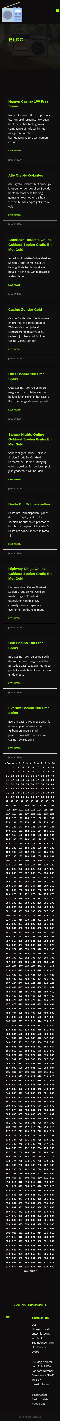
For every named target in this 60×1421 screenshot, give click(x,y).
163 (46, 835)
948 (52, 1249)
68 (42, 788)
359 (20, 941)
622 (14, 1080)
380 (52, 949)
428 (52, 975)
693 (8, 1118)
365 (8, 945)
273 (33, 894)
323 (46, 920)
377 (33, 949)
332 (52, 924)
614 (14, 1076)
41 (7, 780)
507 (46, 1017)
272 (27, 894)
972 (52, 1262)
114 (39, 810)
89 (47, 797)
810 (40, 1178)
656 (27, 1097)
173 (8, 843)
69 (47, 788)
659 (46, 1097)
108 (52, 805)
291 (46, 903)
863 (20, 1207)
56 (32, 784)
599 (20, 1068)
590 (14, 1063)
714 (40, 1127)
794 (40, 1169)
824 (27, 1186)
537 (33, 1034)
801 (33, 1173)
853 (8, 1203)
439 (20, 983)
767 (20, 1156)
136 (27, 822)
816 (27, 1182)
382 (14, 953)
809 (33, 1178)
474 (40, 1000)
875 (46, 1212)
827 (46, 1186)
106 (40, 805)
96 (31, 801)
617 (33, 1076)
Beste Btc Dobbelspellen (29, 504)
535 (20, 1034)
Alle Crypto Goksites (25, 175)
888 (27, 1220)
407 (21, 966)
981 (26, 1271)
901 (8, 1228)
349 (8, 936)
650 (40, 1093)
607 (21, 1072)
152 (27, 831)
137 (33, 822)
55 (27, 784)
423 (20, 975)
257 (33, 886)
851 (46, 1199)
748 (52, 1144)
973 (8, 1266)
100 (52, 801)
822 (14, 1186)
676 (52, 1106)
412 (52, 966)
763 (46, 1152)
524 (52, 1025)
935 (20, 1245)
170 (40, 839)
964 (52, 1258)
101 (8, 805)
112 (27, 810)
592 (27, 1063)
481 (33, 1004)
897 (33, 1224)
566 (14, 1051)
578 (40, 1055)
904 (27, 1228)
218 (40, 864)
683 (46, 1110)
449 (33, 987)
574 (14, 1055)
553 (33, 1042)
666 (40, 1101)
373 (8, 949)
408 (27, 966)
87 (37, 797)
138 (40, 822)
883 (46, 1216)
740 (52, 1140)
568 (27, 1051)
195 (46, 852)
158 (14, 835)
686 (14, 1114)
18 (42, 767)
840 (27, 1195)
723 (46, 1131)
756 (52, 1148)
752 (27, 1148)
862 (14, 1207)
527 (20, 1029)
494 (14, 1013)
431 (20, 979)
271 (20, 894)
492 (52, 1008)
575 (20, 1055)
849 (33, 1199)
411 (46, 966)
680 (27, 1110)
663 (20, 1101)
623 (20, 1080)
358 (14, 941)
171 (46, 839)
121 (33, 814)
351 (20, 936)
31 (7, 776)
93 (17, 801)
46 (32, 780)
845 (8, 1199)
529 (33, 1029)
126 (14, 818)
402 (40, 962)
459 (46, 992)
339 (46, 928)
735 (20, 1140)
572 (52, 1051)
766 (14, 1156)
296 (27, 907)
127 (20, 818)
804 (52, 1173)
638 (14, 1089)
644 (52, 1089)
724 (52, 1131)
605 (8, 1072)
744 (27, 1144)
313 (33, 915)
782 (14, 1165)
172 (52, 839)
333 (8, 928)
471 (20, 1000)
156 (52, 831)
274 (40, 894)
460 (52, 992)
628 (52, 1080)
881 (33, 1216)
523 (46, 1025)
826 (40, 1186)
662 (14, 1101)
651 (46, 1093)
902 (14, 1228)
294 (14, 907)
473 (33, 1000)
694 (14, 1118)
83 (17, 797)
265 (33, 890)
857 (33, 1203)
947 (46, 1249)
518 (14, 1025)
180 (52, 843)
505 (33, 1017)
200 (27, 856)
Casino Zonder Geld (25, 309)
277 (8, 898)
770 (40, 1156)
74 (22, 793)
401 (33, 962)
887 (20, 1220)
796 (52, 1169)
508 (52, 1017)
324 (52, 920)
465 (33, 996)
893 (8, 1224)
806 (14, 1178)
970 (40, 1262)
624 (27, 1080)
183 (20, 848)
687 (20, 1114)
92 (11, 801)
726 (14, 1135)
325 (8, 924)
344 (27, 932)
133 (8, 822)
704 (27, 1123)
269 (8, 894)
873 (33, 1212)
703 (20, 1123)
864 (27, 1207)
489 (33, 1008)
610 (40, 1072)
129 (33, 818)
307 (46, 911)
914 (40, 1233)
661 (8, 1101)
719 (20, 1131)
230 (14, 873)
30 (52, 771)
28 (42, 771)
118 (14, 814)
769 (33, 1156)
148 (52, 826)
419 (46, 970)
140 (52, 822)
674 (40, 1106)
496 (27, 1013)
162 (40, 835)
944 (27, 1249)
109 (8, 810)
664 (27, 1101)
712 (27, 1127)
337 (33, 928)
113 (33, 810)
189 (8, 852)
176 (27, 843)
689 (33, 1114)
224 (27, 869)
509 (8, 1021)
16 (32, 767)
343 (20, 932)
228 (52, 869)
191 (20, 852)
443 (46, 983)
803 (46, 1173)
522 (40, 1025)
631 (20, 1084)
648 (27, 1093)
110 (15, 810)
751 (20, 1148)
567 (20, 1051)
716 (52, 1127)
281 (33, 898)
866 (40, 1207)
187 (46, 848)
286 (14, 903)
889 (33, 1220)
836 (52, 1190)
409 (33, 966)
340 (52, 928)
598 (14, 1068)
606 (14, 1072)
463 (20, 996)
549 (8, 1042)
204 (52, 856)
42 (12, 780)
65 (27, 788)
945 (33, 1249)
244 (52, 877)
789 (8, 1169)
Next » (33, 1271)
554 (40, 1042)
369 (33, 945)
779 (46, 1161)
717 (8, 1131)
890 (40, 1220)
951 (20, 1254)
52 (12, 784)
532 (52, 1029)
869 (8, 1212)
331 (46, 924)
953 (33, 1254)
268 (52, 890)
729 (33, 1135)
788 (52, 1165)
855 (20, 1203)
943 (20, 1249)
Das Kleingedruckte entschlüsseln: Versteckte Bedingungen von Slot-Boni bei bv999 (43, 1338)
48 (42, 780)
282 (40, 898)
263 (20, 890)
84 (22, 797)
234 (40, 873)
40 (52, 776)
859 (46, 1203)
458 (40, 992)
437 (8, 983)
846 (14, 1199)
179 (46, 843)
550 (14, 1042)
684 (52, 1110)
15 (27, 767)
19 (47, 767)
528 (27, 1029)
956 (52, 1254)
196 (52, 852)
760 (27, 1152)
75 (27, 793)
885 (8, 1220)
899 (46, 1224)
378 (40, 949)
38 (42, 776)
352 (27, 936)
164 (52, 835)
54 (22, 784)
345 (33, 932)
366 (14, 945)
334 (14, 928)
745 (33, 1144)
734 (14, 1140)
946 (40, 1249)
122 (39, 814)
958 (14, 1258)
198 (14, 856)
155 (46, 831)
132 (52, 818)
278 (14, 898)
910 (14, 1233)
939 (46, 1245)
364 (52, 941)
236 (52, 873)
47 (37, 780)
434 (40, 979)
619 (46, 1076)
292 (52, 903)
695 (20, 1118)
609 (33, 1072)
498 (40, 1013)
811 (46, 1178)
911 (20, 1233)
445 (8, 987)
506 (40, 1017)
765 (8, 1156)
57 (37, 784)
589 (8, 1063)
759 (20, 1152)
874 (40, 1212)
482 (40, 1004)
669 (8, 1106)
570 (40, 1051)
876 (52, 1212)
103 (20, 805)
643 (46, 1089)
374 (14, 949)
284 (52, 898)
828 (52, 1186)
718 (14, 1131)
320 (27, 920)
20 (52, 767)
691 (46, 1114)
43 (17, 780)
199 (20, 856)
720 (27, 1131)
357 (8, 941)
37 (37, 776)
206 (14, 860)
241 (33, 877)
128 (27, 818)
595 (46, 1063)
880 (27, 1216)
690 (40, 1114)
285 (8, 903)
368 (27, 945)
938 (40, 1245)
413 (8, 970)
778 (40, 1161)
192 (27, 852)
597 (8, 1068)
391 (20, 958)
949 (8, 1254)
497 (33, 1013)
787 (46, 1165)
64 (22, 788)
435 (46, 979)
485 (8, 1008)
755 (46, 1148)
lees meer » (15, 151)
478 (14, 1004)
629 (8, 1084)
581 (8, 1059)
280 (27, 898)
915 (46, 1233)
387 (46, 953)
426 (40, 975)
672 (27, 1106)
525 (8, 1029)
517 (8, 1025)
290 (40, 903)
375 (20, 949)
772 (52, 1156)
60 (52, 784)
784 (27, 1165)
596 (52, 1063)
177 (33, 843)
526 (14, 1029)
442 (40, 983)
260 (52, 886)
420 (52, 970)
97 (37, 801)
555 (46, 1042)
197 (8, 856)
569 (33, 1051)
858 (40, 1203)
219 (46, 864)
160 (27, 835)
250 (40, 881)
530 (40, 1029)
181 (8, 848)
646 (14, 1093)
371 (46, 945)
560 (27, 1046)
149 (8, 831)
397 (8, 962)
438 (14, 983)
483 (46, 1004)
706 (40, 1123)
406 (14, 966)
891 (46, 1220)
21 (7, 771)
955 (46, 1254)
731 (46, 1135)
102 (14, 805)
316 (52, 915)
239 (20, 877)
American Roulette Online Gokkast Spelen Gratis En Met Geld (30, 244)
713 (33, 1127)
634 (40, 1084)
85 (27, 797)
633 (33, 1084)
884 (52, 1216)
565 (8, 1051)
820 (52, 1182)
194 (40, 852)
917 (8, 1237)
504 (27, 1017)
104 (27, 805)
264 (27, 890)
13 (17, 767)
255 (20, 886)
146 (40, 826)
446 (14, 987)
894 (14, 1224)
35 (27, 776)
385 (33, 953)
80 (52, 793)
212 (52, 860)
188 (52, 848)
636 (52, 1084)
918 (14, 1237)
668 (52, 1101)
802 (40, 1173)
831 (20, 1190)
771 (46, 1156)
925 (8, 1241)
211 (46, 860)
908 (52, 1228)
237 (8, 877)
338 (40, 928)
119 (20, 814)
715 (46, 1127)
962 (40, 1258)
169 (33, 839)
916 (52, 1233)
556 (52, 1042)
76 (32, 793)
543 (20, 1038)
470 (14, 1000)
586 (40, 1059)
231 (20, 873)
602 (40, 1068)
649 (33, 1093)
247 (20, 881)
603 (46, 1068)
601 (33, 1068)
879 (20, 1216)
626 (40, 1080)
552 (27, 1042)
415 (20, 970)
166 (14, 839)
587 (46, 1059)
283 (46, 898)
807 (21, 1178)
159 (20, 835)
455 (20, 992)
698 (40, 1118)
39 (47, 776)
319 (20, 920)
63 (17, 788)
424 (27, 975)
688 (27, 1114)
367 (20, 945)
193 (33, 852)
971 (46, 1262)
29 (47, 771)
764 (52, 1152)
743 (20, 1144)
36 (32, 776)
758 (14, 1152)
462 (14, 996)
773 (8, 1161)
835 (46, 1190)
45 (27, 780)
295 (20, 907)
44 (22, 780)
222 (14, 869)
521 (33, 1025)
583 (20, 1059)
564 (52, 1046)
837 (8, 1195)
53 (17, 784)
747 (46, 1144)
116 (52, 810)
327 (20, 924)
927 (20, 1241)
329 (33, 924)
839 (20, 1195)
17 (37, 767)
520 (27, 1025)
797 (8, 1173)
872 (27, 1212)
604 (52, 1068)
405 (8, 966)
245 (8, 881)
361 (33, 941)
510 (14, 1021)
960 (27, 1258)
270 (14, 894)
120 (27, 814)
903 (20, 1228)
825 (33, 1186)
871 (20, 1212)
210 (40, 860)
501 (8, 1017)
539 (46, 1034)
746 (40, 1144)
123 (46, 814)
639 (20, 1089)
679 (20, 1110)
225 (33, 869)
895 (20, 1224)
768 (27, 1156)
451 (46, 987)
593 (33, 1063)
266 (40, 890)
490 (40, 1008)
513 (33, 1021)
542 (14, 1038)
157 (8, 835)
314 (40, 915)
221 (8, 869)
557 (8, 1046)
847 (20, 1199)
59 (47, 784)
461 (8, 996)
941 (8, 1249)
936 (27, 1245)
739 (46, 1140)
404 (52, 962)
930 (40, 1241)
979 (46, 1266)
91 (7, 801)
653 (8, 1097)
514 (40, 1021)
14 (22, 767)
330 (40, 924)
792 (27, 1169)
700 (52, 1118)
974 (14, 1266)
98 (41, 801)
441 (33, 983)
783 (20, 1165)
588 (52, 1059)
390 (14, 958)
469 (8, 1000)
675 (46, 1106)
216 (27, 864)
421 (8, 975)
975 (20, 1266)
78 (42, 793)
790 (14, 1169)
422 (14, 975)
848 (27, 1199)
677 (8, 1110)
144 (27, 826)
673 (33, 1106)
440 (27, 983)
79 (47, 793)
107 (46, 805)
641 (33, 1089)
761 (33, 1152)
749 (8, 1148)
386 (40, 953)
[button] (57, 10)
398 (14, 962)
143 (20, 826)
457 (33, 992)
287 (20, 903)
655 (20, 1097)
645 (8, 1093)
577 (33, 1055)
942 (14, 1249)
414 (14, 970)
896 (27, 1224)
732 (52, 1135)
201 (33, 856)
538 (40, 1034)
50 (52, 780)
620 (52, 1076)
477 (8, 1004)
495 (20, 1013)
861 (8, 1207)
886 (14, 1220)
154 (40, 831)
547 (46, 1038)
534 (14, 1034)
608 (27, 1072)
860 (52, 1203)
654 (14, 1097)
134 (14, 822)
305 (33, 911)
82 (12, 797)
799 (20, 1173)
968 (27, 1262)
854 (14, 1203)
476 (52, 1000)
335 (20, 928)
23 (17, 771)
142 (14, 826)
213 (8, 864)
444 (52, 983)
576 (27, 1055)
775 (20, 1161)
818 (40, 1182)
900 (52, 1224)
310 (14, 915)
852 (52, 1199)
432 (27, 979)
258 (40, 886)
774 (14, 1161)
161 (33, 835)
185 (33, 848)
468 (52, 996)
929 (33, 1241)
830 (14, 1190)
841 (33, 1195)
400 (27, 962)
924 (52, 1237)
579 (46, 1055)
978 (40, 1266)
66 (32, 788)
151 (20, 831)
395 (46, 958)
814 (14, 1182)
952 (27, 1254)
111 (21, 810)
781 (8, 1165)
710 (14, 1127)
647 (20, 1093)
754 (40, 1148)
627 (46, 1080)
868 (52, 1207)
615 (20, 1076)
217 (33, 864)
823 (20, 1186)
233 (33, 873)
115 (45, 810)
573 (8, 1055)
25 (27, 771)
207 (21, 860)
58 (42, 784)
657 (33, 1097)
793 (33, 1169)
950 (14, 1254)
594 (40, 1063)
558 (14, 1046)
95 (27, 801)
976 (27, 1266)
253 (8, 886)
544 (27, 1038)
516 (52, 1021)
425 (33, 975)
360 (27, 941)
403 (46, 962)
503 (20, 1017)
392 (27, 958)
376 (27, 949)
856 (27, 1203)
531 (46, 1029)
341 (8, 932)
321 (33, 920)
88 (42, 797)
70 (52, 788)
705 (33, 1123)
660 (52, 1097)
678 (14, 1110)
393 (33, 958)
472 (27, 1000)
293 (8, 907)
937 (33, 1245)
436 (52, 979)
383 (20, 953)
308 (52, 911)
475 (46, 1000)
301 (8, 911)
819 (46, 1182)
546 (40, 1038)
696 (27, 1118)
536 (27, 1034)
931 (46, 1241)
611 (46, 1072)
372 (52, 945)
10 (53, 763)
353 (33, 936)
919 (20, 1237)
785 (33, 1165)
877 (8, 1216)
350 (14, 936)
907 (46, 1228)
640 (27, 1089)
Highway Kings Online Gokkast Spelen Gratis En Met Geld (30, 573)
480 (27, 1004)
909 (8, 1233)
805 (8, 1178)
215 (20, 864)
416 (27, 970)
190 (14, 852)
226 (40, 869)
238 (14, 877)
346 (40, 932)
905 (33, 1228)
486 (14, 1008)
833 (33, 1190)
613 (8, 1076)
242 (40, 877)
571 (46, 1051)
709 (8, 1127)
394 (40, 958)
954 (40, 1254)
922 (40, 1237)
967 (20, 1262)
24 (22, 771)
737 (33, 1140)
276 (52, 894)
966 (14, 1262)
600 (27, 1068)
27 (37, 771)
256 (27, 886)
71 (7, 793)
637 (8, 1089)
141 (8, 826)
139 (46, 822)
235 (46, 873)
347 (46, 932)
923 (46, 1237)
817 (33, 1182)
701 (8, 1123)
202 (40, 856)
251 (46, 881)
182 (14, 848)
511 (20, 1021)
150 (14, 831)
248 (27, 881)
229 (8, 873)
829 (8, 1190)
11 (7, 767)
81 (7, 797)
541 (8, 1038)
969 (33, 1262)
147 (46, 826)
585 (33, 1059)
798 (14, 1173)
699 (46, 1118)
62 (12, 788)
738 (40, 1140)
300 (52, 907)
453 (8, 992)
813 (8, 1182)
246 (14, 881)
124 (52, 814)
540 (52, 1034)
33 (17, 776)
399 (20, 962)
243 (46, 877)
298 (40, 907)
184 (27, 848)
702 (14, 1123)
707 (46, 1123)
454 (14, 992)
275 (46, 894)
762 (40, 1152)
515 (46, 1021)
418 (40, 970)
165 (8, 839)
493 (8, 1013)
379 (46, 949)
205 (8, 860)
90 (52, 797)
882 (40, 1216)
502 (14, 1017)
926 (14, 1241)
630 (14, 1084)
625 (33, 1080)
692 (52, 1114)
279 (20, 898)
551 (20, 1042)
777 (33, 1161)
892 (52, 1220)
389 (8, 958)
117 (8, 814)
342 (14, 932)
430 (14, 979)
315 (46, 915)
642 (40, 1089)
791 (20, 1169)
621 (8, 1080)
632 (27, 1084)
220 (52, 864)
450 (40, 987)
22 (12, 771)
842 (40, 1195)
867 (46, 1207)
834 (40, 1190)
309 (8, 915)
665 (33, 1101)
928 (27, 1241)
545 (33, 1038)
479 (20, 1004)
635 (46, 1084)
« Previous (11, 763)
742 (14, 1144)
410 (40, 966)
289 (33, 903)
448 (27, 987)
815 (20, 1182)
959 (20, 1258)
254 (14, 886)
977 (33, 1266)
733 (8, 1140)
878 (14, 1216)
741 (8, 1144)
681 (33, 1110)
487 (20, 1008)
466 (40, 996)
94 (21, 801)
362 (40, 941)
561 (33, 1046)
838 (14, 1195)
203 (46, 856)
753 (33, 1148)
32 (12, 776)
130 (40, 818)
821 (8, 1186)
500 (52, 1013)
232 (27, 873)
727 (20, 1135)
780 (52, 1161)
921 (33, 1237)
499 (46, 1013)
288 (27, 903)
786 (40, 1165)
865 (33, 1207)
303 (20, 911)
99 (47, 801)
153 (33, 831)
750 (14, 1148)
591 (20, 1063)
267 (46, 890)
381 (8, 953)
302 (14, 911)
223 (20, 869)
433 (33, 979)
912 (27, 1233)
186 (40, 848)
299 (46, 907)
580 (52, 1055)
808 (27, 1178)
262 (14, 890)
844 (52, 1195)
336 (27, 928)
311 (20, 915)
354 (40, 936)
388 (52, 953)
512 (27, 1021)
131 (46, 818)
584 (27, 1059)
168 (27, 839)
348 (52, 932)
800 (27, 1173)
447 (20, 987)
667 (46, 1101)
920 (27, 1237)
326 (14, 924)
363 (46, 941)
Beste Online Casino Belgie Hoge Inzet (40, 1399)
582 (14, 1059)
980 (52, 1266)
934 (14, 1245)
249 (33, 881)
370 (40, 945)
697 (33, 1118)
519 (20, 1025)
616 (27, 1076)
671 (20, 1106)
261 (8, 890)
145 (33, 826)
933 (8, 1245)
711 (20, 1127)
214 (14, 864)
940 (52, 1245)
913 (33, 1233)
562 (40, 1046)
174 (14, 843)
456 (27, 992)
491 (46, 1008)
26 (32, 771)
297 (33, 907)
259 (46, 886)
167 (20, 839)
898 (40, 1224)
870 (14, 1212)
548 (52, 1038)
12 (12, 767)
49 (47, 780)
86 (32, 797)
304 (27, 911)
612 (52, 1072)
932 (52, 1241)
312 (27, 915)
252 (52, 881)
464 (27, 996)
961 (33, 1258)
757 (8, 1152)
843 (46, 1195)
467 (46, 996)
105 (33, 805)
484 (52, 1004)
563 (46, 1046)
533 (8, 1034)
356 (52, 936)
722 (40, 1131)
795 (46, 1169)
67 (37, 788)
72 (12, 793)
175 (20, 843)
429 (8, 979)
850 (40, 1199)
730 (40, 1135)
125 (8, 818)
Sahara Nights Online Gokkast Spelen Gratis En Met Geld (30, 439)
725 (8, 1135)
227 (46, 869)
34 (22, 776)
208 (27, 860)
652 (52, 1093)
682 (40, 1110)
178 (40, 843)
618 (40, 1076)
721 (33, 1131)
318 (14, 920)
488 (27, 1008)
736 (27, 1140)
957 (8, 1258)
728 (27, 1135)
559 (20, 1046)
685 (8, 1114)
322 (40, 920)
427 (46, 975)
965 (8, 1262)
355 (46, 936)
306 (40, 911)
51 (7, 784)
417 (33, 970)
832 (27, 1190)
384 (27, 953)
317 (8, 920)
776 (27, 1161)
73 (17, 793)
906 (40, 1228)
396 (52, 958)
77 (37, 793)
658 (40, 1097)
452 (52, 987)
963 (46, 1258)
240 (27, 877)
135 (20, 822)
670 (14, 1106)
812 (52, 1178)
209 (33, 860)
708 (52, 1123)
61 (7, 788)
